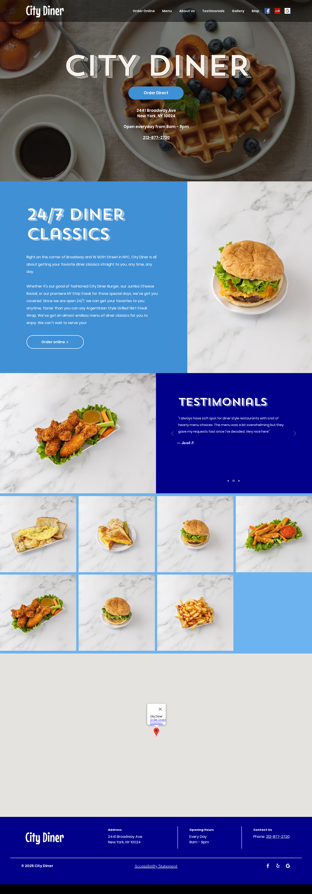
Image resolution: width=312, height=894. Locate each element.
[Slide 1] (239, 481)
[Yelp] (277, 11)
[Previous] (172, 434)
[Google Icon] (287, 11)
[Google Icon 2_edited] (288, 866)
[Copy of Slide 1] (228, 480)
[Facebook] (267, 11)
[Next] (295, 434)
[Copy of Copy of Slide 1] (233, 480)
